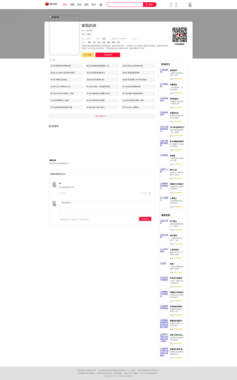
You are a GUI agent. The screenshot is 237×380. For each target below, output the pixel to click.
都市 (89, 42)
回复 (149, 193)
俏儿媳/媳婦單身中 (177, 127)
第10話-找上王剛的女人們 (60, 86)
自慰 (104, 42)
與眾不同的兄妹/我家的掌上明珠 (182, 335)
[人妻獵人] (164, 200)
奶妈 (108, 42)
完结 (79, 4)
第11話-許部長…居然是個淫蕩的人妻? (101, 86)
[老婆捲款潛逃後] (164, 308)
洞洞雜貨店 (174, 99)
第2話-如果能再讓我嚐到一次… (99, 66)
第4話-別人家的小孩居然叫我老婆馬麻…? (66, 73)
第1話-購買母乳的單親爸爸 (61, 66)
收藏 (90, 55)
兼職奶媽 (52, 160)
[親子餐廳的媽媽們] (164, 145)
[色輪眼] (164, 155)
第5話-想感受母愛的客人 (96, 73)
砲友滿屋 (173, 235)
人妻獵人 (173, 198)
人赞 (144, 193)
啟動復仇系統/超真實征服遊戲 (181, 349)
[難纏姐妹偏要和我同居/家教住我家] (164, 327)
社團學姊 (173, 85)
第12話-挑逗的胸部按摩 (131, 86)
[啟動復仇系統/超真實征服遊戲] (164, 355)
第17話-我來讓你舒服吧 (96, 100)
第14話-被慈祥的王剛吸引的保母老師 (101, 93)
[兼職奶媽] (59, 144)
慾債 (171, 264)
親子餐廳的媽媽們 (177, 141)
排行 (93, 4)
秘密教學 (173, 70)
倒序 (53, 60)
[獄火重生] (164, 223)
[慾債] (163, 263)
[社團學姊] (164, 86)
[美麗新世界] (164, 115)
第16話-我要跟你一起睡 (60, 100)
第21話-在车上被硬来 (131, 107)
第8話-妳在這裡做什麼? (95, 80)
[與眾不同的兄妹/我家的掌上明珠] (164, 341)
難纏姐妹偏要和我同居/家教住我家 (183, 321)
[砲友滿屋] (164, 237)
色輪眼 (172, 156)
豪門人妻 (173, 170)
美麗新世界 (174, 113)
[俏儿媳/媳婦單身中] (164, 131)
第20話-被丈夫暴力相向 (96, 107)
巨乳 (99, 42)
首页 (65, 4)
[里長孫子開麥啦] (164, 280)
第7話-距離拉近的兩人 (59, 80)
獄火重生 (173, 221)
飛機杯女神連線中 (177, 184)
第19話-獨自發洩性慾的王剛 (61, 107)
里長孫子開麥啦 (176, 278)
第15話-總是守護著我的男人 (133, 93)
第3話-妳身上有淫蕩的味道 (133, 66)
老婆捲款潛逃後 (176, 306)
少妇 (94, 42)
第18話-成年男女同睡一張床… (134, 100)
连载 (72, 4)
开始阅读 (108, 55)
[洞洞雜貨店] (164, 100)
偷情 (113, 42)
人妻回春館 (174, 250)
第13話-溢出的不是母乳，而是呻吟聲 (65, 93)
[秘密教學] (164, 72)
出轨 (118, 42)
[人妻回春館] (164, 251)
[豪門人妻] (164, 172)
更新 (86, 4)
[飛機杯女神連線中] (164, 188)
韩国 (104, 39)
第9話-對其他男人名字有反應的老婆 (136, 80)
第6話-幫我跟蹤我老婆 (131, 73)
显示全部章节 (100, 116)
